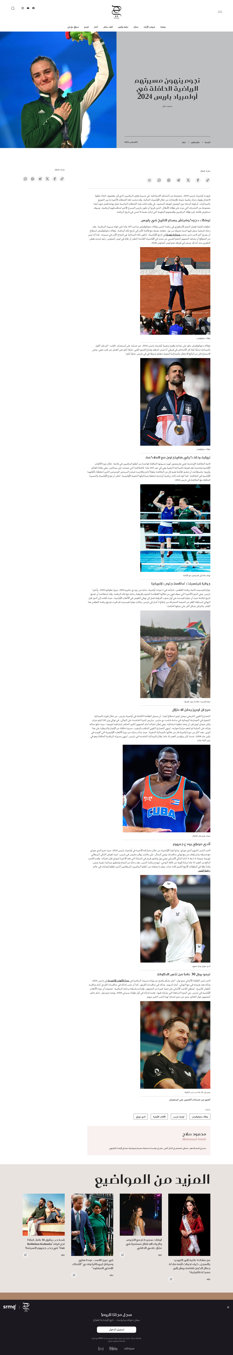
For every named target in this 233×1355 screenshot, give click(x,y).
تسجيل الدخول (116, 1329)
